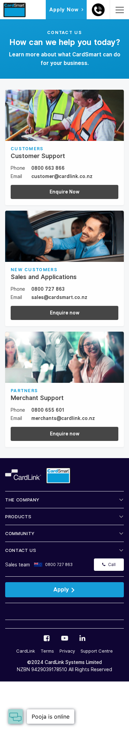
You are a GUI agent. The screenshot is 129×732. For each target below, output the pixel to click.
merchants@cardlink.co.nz (63, 418)
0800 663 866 (48, 168)
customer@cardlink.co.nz (62, 176)
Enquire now (64, 312)
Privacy (67, 651)
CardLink (25, 651)
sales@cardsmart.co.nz (59, 297)
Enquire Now (64, 192)
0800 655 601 (47, 410)
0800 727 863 (48, 289)
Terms (47, 651)
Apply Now (64, 10)
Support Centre (96, 651)
